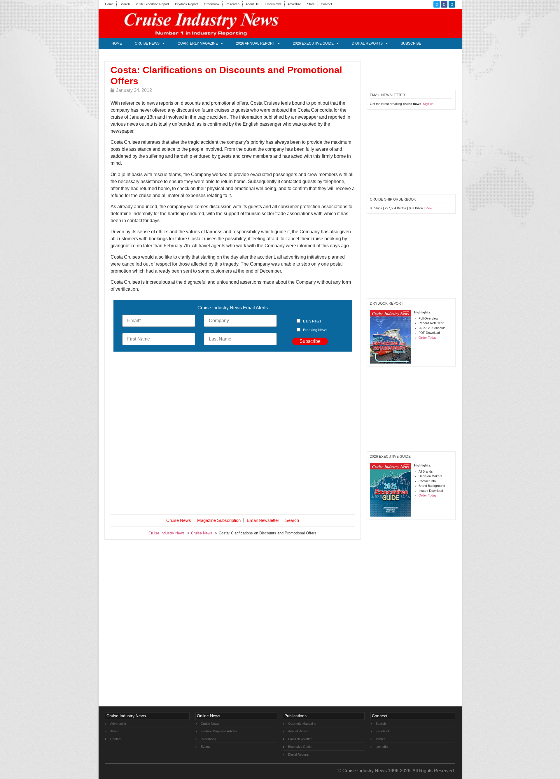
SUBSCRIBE (411, 43)
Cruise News (147, 43)
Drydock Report (186, 4)
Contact (326, 4)
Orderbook (211, 4)
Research (232, 4)
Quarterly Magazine (198, 43)
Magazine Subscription (219, 520)
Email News (273, 4)
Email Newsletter (263, 520)
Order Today (428, 337)
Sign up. (428, 104)
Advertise (294, 4)
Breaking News (315, 330)
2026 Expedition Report (152, 4)
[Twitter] (436, 4)
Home (109, 4)
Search (125, 4)
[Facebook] (444, 4)
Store (311, 4)
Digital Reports (367, 43)
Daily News (312, 321)
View (429, 208)
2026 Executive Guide (313, 43)
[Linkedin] (452, 4)
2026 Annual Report (255, 43)
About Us (252, 4)
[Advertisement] (232, 434)
